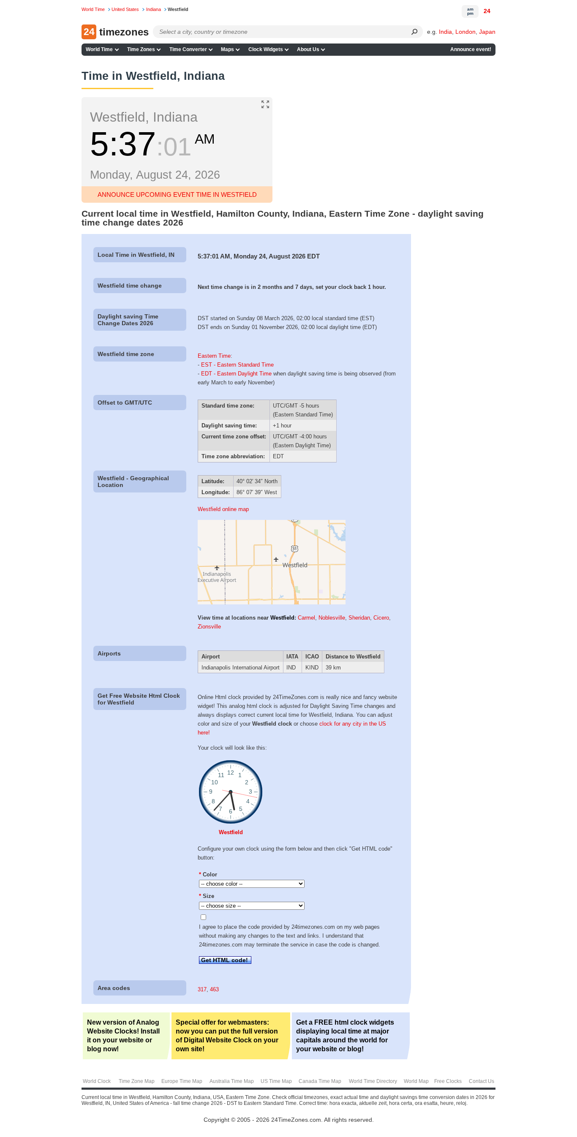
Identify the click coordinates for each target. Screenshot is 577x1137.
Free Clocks (448, 1081)
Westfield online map (223, 509)
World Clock (97, 1081)
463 (214, 989)
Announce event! (470, 49)
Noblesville (331, 618)
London (465, 31)
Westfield (282, 618)
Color (208, 874)
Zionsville (209, 626)
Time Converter (188, 49)
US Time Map (276, 1081)
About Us (308, 49)
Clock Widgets (265, 49)
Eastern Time (214, 356)
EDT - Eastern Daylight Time (236, 373)
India (445, 31)
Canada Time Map (320, 1081)
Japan (487, 31)
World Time (99, 49)
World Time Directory (373, 1081)
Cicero (381, 618)
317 (202, 989)
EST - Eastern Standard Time (237, 365)
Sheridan (359, 618)
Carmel (306, 618)
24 (487, 11)
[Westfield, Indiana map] (272, 602)
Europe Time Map (181, 1081)
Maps (227, 49)
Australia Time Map (232, 1081)
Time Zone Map (137, 1081)
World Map (416, 1081)
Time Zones (141, 49)
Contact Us (481, 1081)
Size (206, 896)
